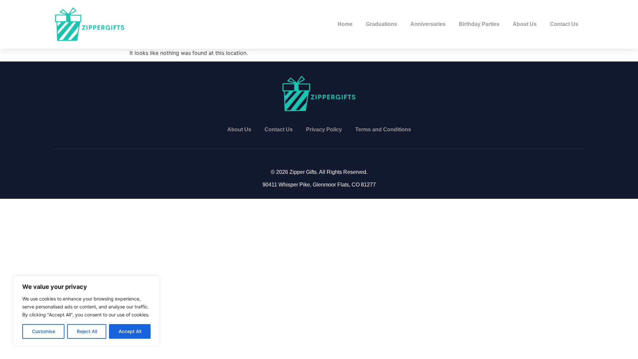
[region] (86, 311)
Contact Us (564, 24)
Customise (43, 331)
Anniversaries (428, 24)
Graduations (381, 24)
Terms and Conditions (383, 129)
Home (345, 24)
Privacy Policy (324, 129)
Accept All (130, 331)
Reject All (87, 331)
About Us (525, 24)
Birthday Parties (479, 24)
